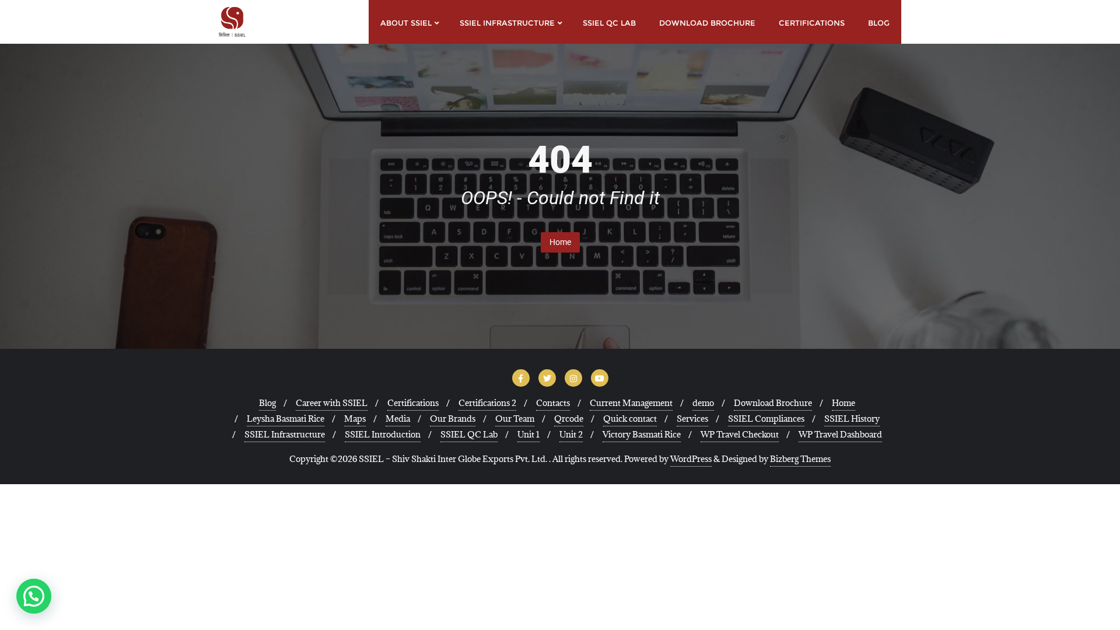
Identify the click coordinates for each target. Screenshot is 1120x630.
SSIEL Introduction (383, 434)
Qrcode (568, 418)
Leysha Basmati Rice (285, 418)
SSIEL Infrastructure (284, 434)
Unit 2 (571, 434)
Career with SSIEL (332, 402)
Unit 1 (528, 434)
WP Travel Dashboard (840, 434)
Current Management (631, 402)
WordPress (691, 458)
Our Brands (452, 418)
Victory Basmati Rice (642, 434)
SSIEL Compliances (766, 418)
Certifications (413, 402)
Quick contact (630, 418)
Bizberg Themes (800, 458)
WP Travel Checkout (740, 434)
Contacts (553, 402)
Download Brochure (773, 402)
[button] (33, 596)
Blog (267, 402)
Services (692, 418)
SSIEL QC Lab (469, 434)
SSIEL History (852, 418)
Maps (355, 418)
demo (703, 402)
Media (398, 418)
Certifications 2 (487, 402)
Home (560, 242)
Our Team (514, 418)
